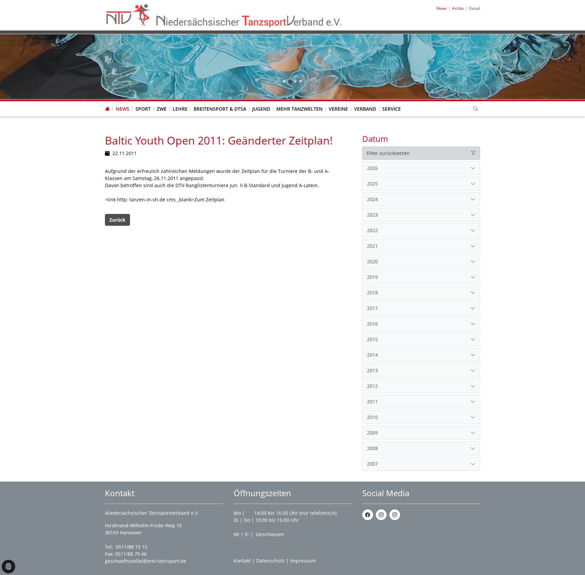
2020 (372, 261)
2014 (372, 355)
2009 (372, 432)
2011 (372, 401)
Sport (143, 109)
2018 (372, 292)
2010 (372, 417)
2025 (372, 183)
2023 (372, 215)
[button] (122, 102)
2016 (372, 323)
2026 (372, 168)
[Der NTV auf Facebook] (367, 514)
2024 (372, 199)
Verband (365, 109)
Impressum (303, 560)
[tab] (421, 168)
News (122, 109)
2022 (372, 230)
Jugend (261, 109)
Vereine (338, 109)
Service (391, 109)
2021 (372, 246)
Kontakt (242, 560)
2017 (372, 308)
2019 (372, 277)
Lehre (180, 109)
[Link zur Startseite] (224, 15)
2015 (372, 339)
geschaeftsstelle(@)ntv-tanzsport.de (145, 561)
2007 (372, 464)
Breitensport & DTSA (220, 109)
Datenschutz (270, 560)
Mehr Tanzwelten (299, 109)
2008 (372, 448)
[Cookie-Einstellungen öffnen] (8, 566)
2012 (372, 386)
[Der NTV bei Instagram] (381, 514)
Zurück (117, 220)
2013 (372, 370)
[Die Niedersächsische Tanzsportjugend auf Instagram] (394, 514)
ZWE (162, 109)
